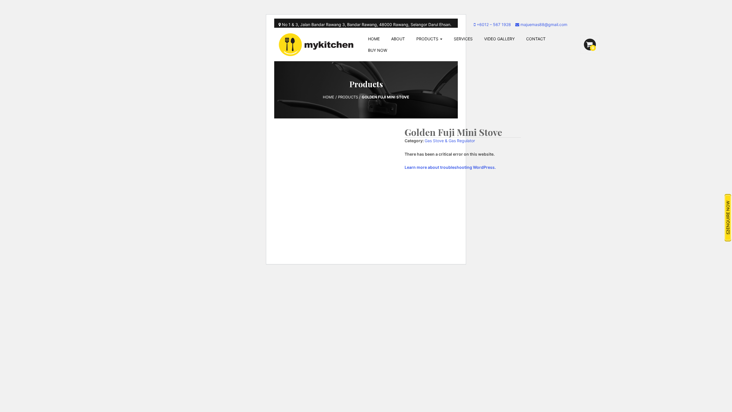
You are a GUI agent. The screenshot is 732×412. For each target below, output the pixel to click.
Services (463, 38)
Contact (536, 38)
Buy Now (377, 50)
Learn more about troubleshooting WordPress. (450, 167)
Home (374, 38)
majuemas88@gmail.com (543, 24)
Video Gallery (499, 38)
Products (427, 38)
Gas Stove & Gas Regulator (450, 140)
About (398, 38)
